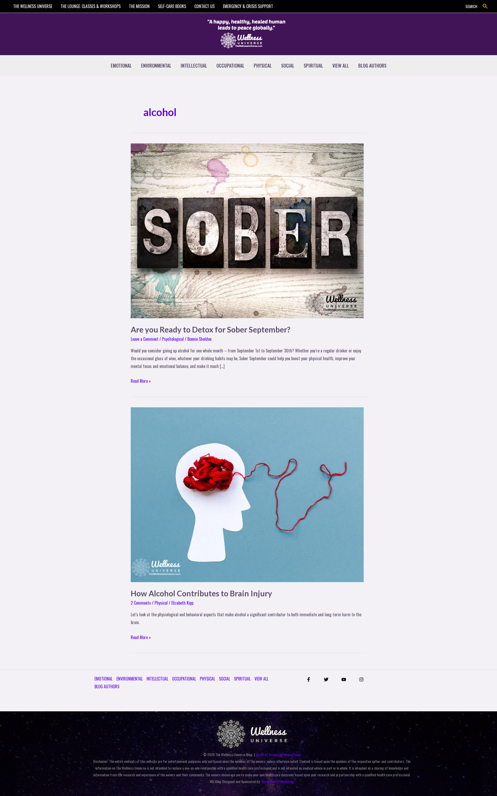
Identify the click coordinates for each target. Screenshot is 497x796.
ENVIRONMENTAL (156, 65)
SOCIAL (287, 65)
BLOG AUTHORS (372, 65)
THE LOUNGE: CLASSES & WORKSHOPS (91, 6)
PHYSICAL (263, 65)
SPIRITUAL (313, 65)
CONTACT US (204, 6)
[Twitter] (326, 679)
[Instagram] (361, 679)
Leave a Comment (144, 339)
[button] (485, 6)
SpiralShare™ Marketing (277, 781)
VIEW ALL (340, 65)
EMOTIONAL (121, 65)
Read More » (141, 380)
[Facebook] (308, 679)
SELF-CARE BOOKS (172, 6)
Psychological (173, 339)
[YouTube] (343, 679)
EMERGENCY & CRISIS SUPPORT (248, 6)
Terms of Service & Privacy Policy (278, 754)
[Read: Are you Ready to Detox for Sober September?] (247, 230)
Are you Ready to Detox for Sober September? (210, 329)
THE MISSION (139, 6)
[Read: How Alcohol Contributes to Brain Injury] (247, 494)
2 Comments (141, 603)
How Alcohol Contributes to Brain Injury (201, 593)
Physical (161, 603)
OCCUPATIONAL (230, 65)
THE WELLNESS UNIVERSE (32, 6)
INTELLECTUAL (194, 65)
